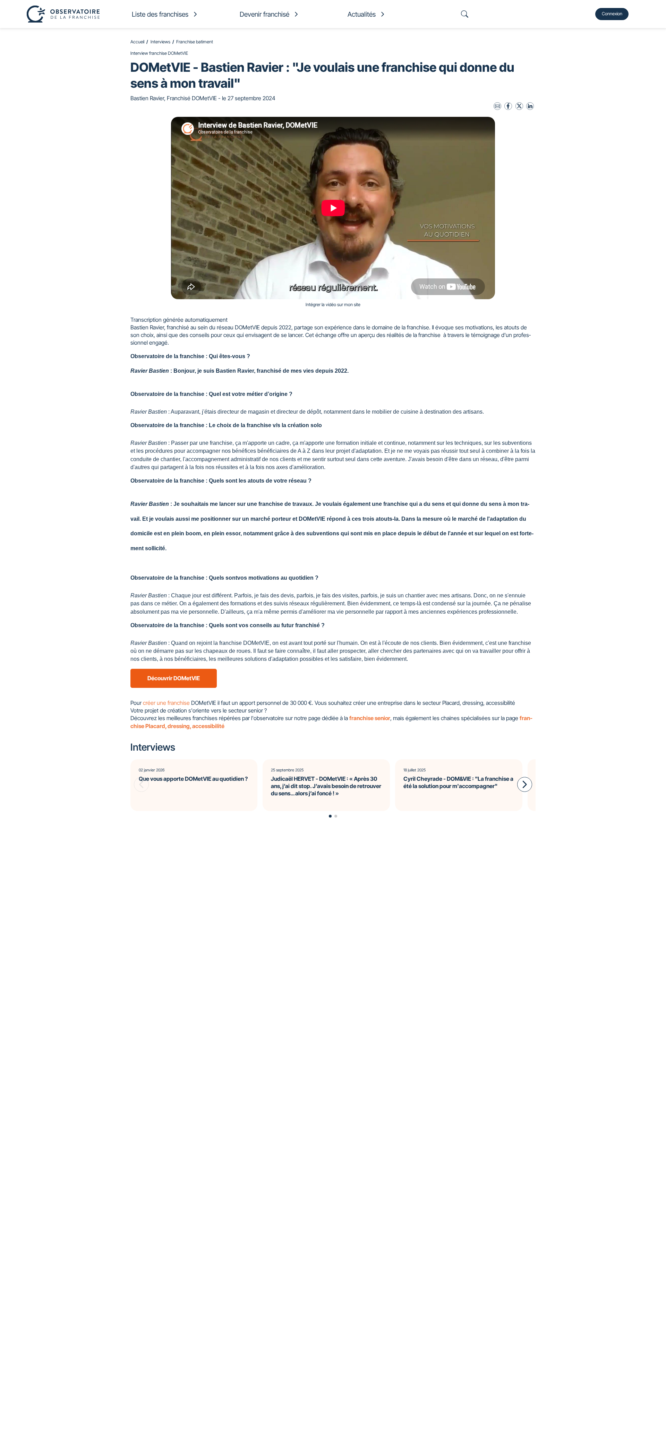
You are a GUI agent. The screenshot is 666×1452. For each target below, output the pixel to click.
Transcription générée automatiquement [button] (179, 319)
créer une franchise (166, 702)
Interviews (160, 41)
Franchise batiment (194, 41)
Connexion (612, 13)
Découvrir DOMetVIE (173, 678)
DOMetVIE (247, 327)
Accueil (137, 41)
